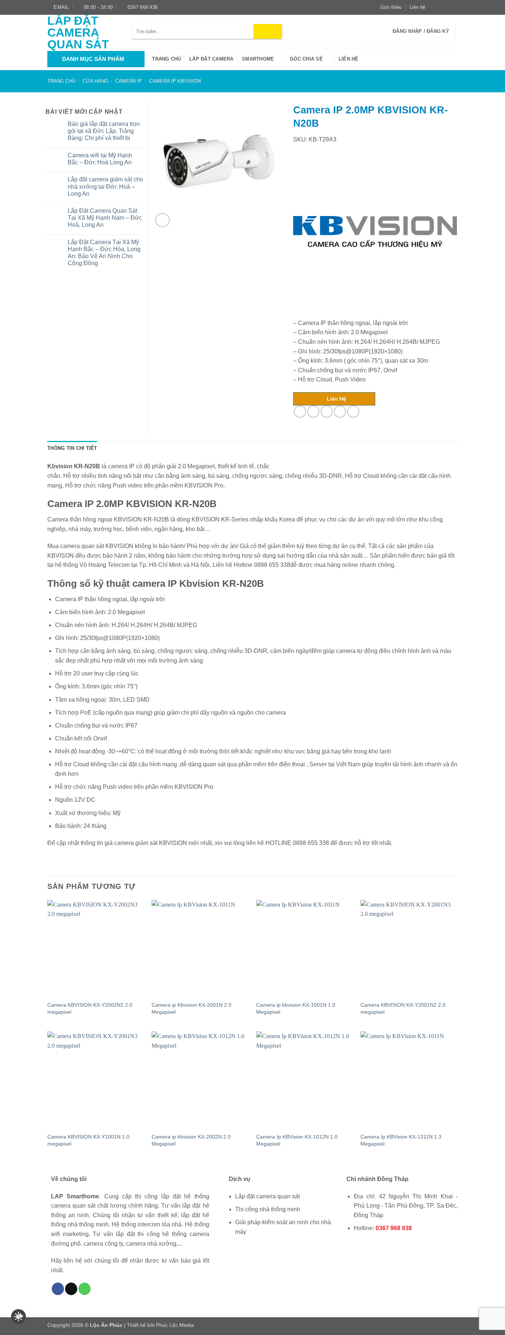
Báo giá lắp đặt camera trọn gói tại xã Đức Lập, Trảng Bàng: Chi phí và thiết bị (104, 131)
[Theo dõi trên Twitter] (447, 7)
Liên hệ (417, 7)
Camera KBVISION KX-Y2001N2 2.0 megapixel (402, 1008)
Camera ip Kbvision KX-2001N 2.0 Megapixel (191, 1008)
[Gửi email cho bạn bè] (327, 411)
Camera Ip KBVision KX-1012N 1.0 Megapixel (297, 1140)
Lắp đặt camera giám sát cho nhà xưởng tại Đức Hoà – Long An (105, 186)
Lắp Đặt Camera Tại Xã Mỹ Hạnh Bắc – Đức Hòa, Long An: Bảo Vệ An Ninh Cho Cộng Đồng (104, 253)
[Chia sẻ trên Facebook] (300, 411)
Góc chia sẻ (306, 59)
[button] (162, 220)
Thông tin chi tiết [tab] (72, 448)
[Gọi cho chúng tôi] (84, 1289)
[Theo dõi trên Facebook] (433, 7)
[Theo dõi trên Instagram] (440, 7)
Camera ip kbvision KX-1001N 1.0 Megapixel (295, 1008)
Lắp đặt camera (211, 59)
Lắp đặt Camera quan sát (78, 32)
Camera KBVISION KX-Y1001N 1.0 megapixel (88, 1140)
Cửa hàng (95, 81)
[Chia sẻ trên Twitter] (313, 411)
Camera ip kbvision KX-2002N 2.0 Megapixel (191, 1140)
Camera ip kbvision (175, 81)
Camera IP (128, 81)
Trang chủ (166, 59)
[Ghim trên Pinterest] (340, 411)
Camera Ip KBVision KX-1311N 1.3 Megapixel (400, 1140)
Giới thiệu (390, 7)
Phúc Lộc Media (175, 1325)
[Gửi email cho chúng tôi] (454, 7)
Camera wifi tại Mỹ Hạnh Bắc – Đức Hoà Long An (100, 158)
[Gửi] (268, 31)
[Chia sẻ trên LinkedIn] (353, 411)
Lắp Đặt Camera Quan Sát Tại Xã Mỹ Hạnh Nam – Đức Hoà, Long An (105, 218)
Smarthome (258, 59)
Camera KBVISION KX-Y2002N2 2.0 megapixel (89, 1008)
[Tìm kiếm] (384, 31)
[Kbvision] (375, 232)
